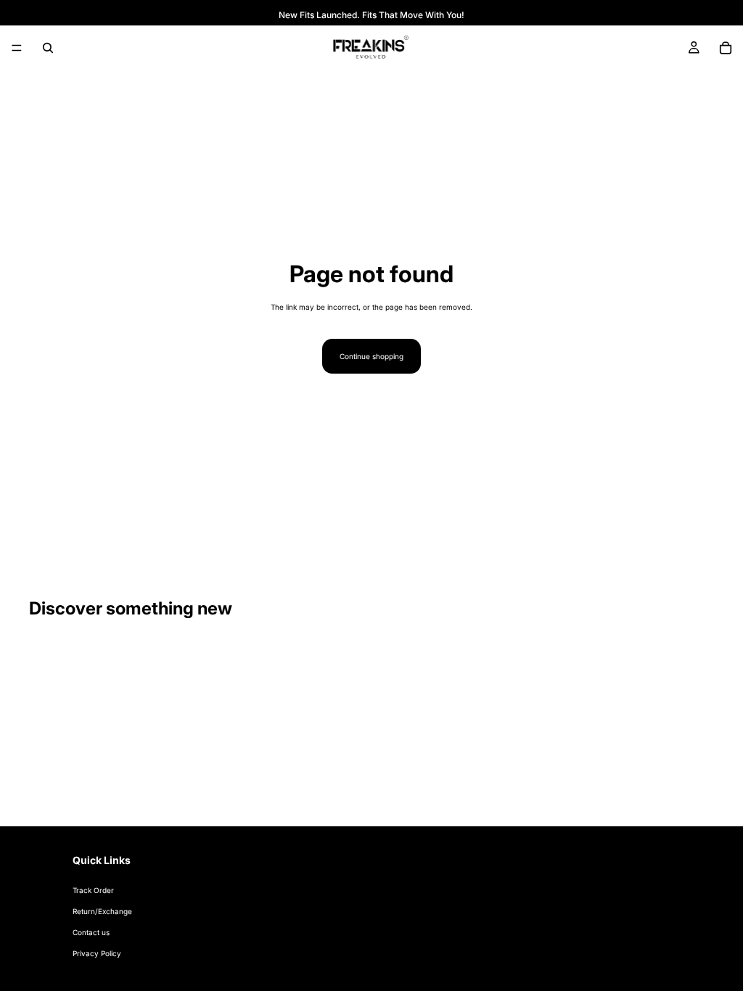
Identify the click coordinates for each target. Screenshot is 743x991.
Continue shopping (371, 356)
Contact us (91, 932)
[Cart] (726, 48)
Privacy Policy (97, 953)
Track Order (93, 890)
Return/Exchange (102, 911)
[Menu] (16, 48)
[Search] (48, 48)
